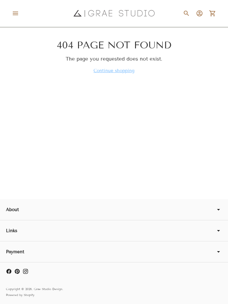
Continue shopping (114, 70)
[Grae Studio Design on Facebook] (9, 271)
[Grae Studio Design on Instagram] (25, 271)
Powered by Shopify (20, 295)
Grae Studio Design (48, 289)
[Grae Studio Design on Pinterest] (17, 271)
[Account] (199, 13)
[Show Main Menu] (15, 13)
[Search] (186, 13)
